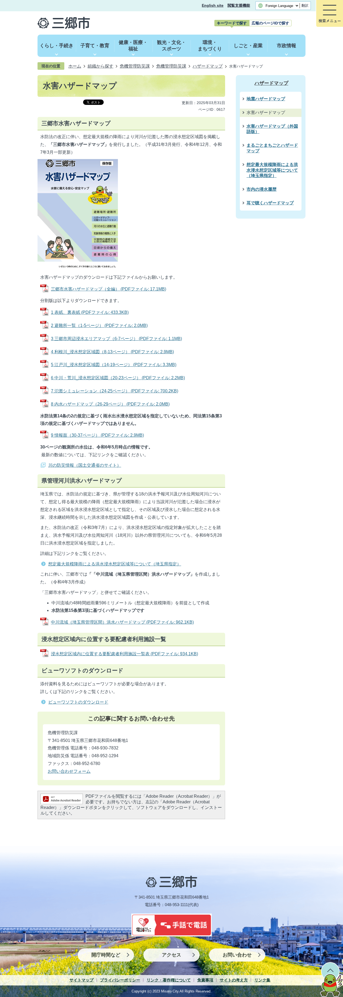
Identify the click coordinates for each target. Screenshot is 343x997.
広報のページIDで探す (270, 23)
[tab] (231, 23)
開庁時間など (105, 955)
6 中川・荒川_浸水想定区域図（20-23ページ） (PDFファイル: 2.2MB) (118, 378)
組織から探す (100, 66)
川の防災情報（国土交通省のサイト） (84, 465)
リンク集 (262, 980)
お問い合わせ (237, 955)
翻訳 (304, 5)
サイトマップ (81, 980)
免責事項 (205, 980)
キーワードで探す (232, 23)
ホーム (74, 66)
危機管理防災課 (135, 66)
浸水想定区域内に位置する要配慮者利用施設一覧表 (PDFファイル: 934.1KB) (124, 654)
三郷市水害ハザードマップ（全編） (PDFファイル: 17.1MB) (108, 289)
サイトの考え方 (234, 980)
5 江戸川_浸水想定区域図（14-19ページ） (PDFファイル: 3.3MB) (113, 364)
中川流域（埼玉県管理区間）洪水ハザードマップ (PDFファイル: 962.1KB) (122, 622)
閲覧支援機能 (239, 5)
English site (212, 5)
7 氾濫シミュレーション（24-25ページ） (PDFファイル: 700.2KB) (114, 391)
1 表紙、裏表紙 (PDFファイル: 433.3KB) (90, 312)
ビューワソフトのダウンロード (78, 702)
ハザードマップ (208, 66)
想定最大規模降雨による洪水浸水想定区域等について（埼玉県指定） (114, 564)
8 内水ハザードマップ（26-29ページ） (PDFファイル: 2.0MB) (110, 404)
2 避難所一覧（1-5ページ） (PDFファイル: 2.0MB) (99, 325)
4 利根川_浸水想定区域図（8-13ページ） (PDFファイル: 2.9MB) (112, 351)
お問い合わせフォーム (69, 771)
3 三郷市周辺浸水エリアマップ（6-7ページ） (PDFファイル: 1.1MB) (116, 338)
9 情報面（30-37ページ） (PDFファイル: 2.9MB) (97, 435)
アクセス (171, 955)
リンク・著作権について (169, 980)
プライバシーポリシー (120, 980)
